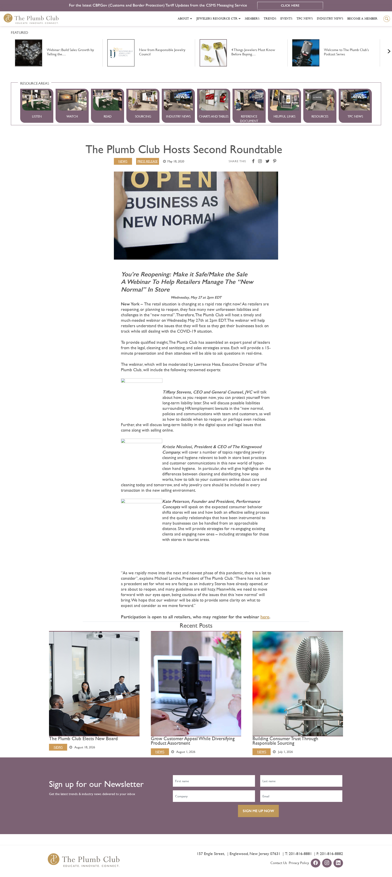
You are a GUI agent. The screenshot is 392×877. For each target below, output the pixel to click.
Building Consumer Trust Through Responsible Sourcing (285, 740)
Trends (270, 19)
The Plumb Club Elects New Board (83, 738)
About (183, 19)
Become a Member (362, 19)
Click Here (290, 5)
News (122, 161)
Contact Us (278, 863)
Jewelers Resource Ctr (217, 19)
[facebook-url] (315, 863)
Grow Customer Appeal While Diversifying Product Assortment (193, 740)
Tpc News (304, 19)
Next (383, 50)
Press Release (147, 161)
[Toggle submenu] (191, 18)
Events (286, 19)
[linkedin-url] (338, 863)
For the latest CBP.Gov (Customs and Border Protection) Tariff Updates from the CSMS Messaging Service (158, 5)
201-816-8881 (300, 853)
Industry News (330, 19)
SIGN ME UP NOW (258, 811)
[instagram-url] (327, 863)
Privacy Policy (299, 863)
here (264, 616)
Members (252, 19)
